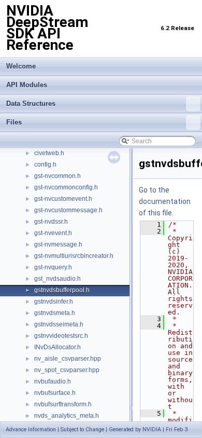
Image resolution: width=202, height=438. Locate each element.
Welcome (21, 66)
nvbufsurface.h (55, 392)
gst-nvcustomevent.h (63, 198)
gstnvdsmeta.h (54, 313)
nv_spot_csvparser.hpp (66, 370)
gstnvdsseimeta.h (58, 324)
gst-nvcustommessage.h (68, 210)
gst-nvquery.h (53, 267)
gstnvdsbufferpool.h (62, 290)
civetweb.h (49, 153)
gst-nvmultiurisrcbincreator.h (73, 255)
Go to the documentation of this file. (165, 201)
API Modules (26, 85)
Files (14, 122)
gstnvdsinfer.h (53, 301)
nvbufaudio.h (52, 381)
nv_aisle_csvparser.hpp (67, 358)
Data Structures (30, 103)
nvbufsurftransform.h (63, 404)
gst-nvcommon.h (57, 176)
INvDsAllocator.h (57, 347)
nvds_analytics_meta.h (66, 415)
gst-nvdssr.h (51, 221)
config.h (45, 164)
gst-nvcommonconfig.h (66, 187)
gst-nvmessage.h (58, 244)
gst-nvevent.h (53, 233)
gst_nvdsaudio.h (57, 278)
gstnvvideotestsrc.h (61, 335)
